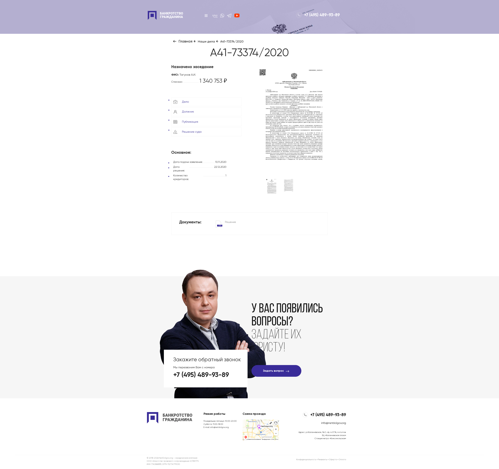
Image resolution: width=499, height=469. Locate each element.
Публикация (189, 121)
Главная (185, 41)
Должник (187, 111)
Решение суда (191, 131)
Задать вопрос (273, 370)
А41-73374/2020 (231, 41)
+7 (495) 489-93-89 (321, 15)
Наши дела (206, 41)
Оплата (342, 460)
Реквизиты (322, 460)
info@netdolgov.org (219, 427)
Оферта (333, 460)
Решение (227, 222)
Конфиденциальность (306, 460)
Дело (185, 101)
